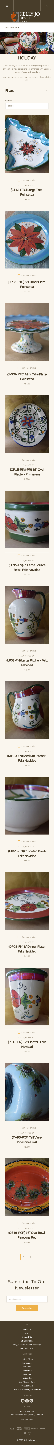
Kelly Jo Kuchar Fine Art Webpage (27, 1344)
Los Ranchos (27, 1378)
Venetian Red (27, 1386)
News (27, 1333)
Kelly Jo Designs (30, 1440)
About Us (27, 1329)
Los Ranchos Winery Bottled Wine (27, 1389)
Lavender (27, 1374)
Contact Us (27, 1337)
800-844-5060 (27, 1419)
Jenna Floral (27, 1370)
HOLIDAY (27, 1366)
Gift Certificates (27, 1341)
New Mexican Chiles (27, 1382)
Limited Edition (27, 1359)
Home (8, 27)
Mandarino (27, 1363)
